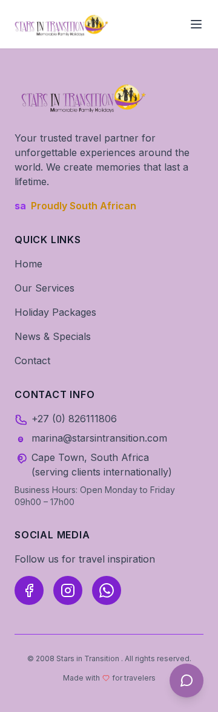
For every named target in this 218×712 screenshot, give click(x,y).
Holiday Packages (55, 312)
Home (28, 264)
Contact (32, 360)
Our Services (44, 288)
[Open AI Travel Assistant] (186, 680)
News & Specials (53, 336)
